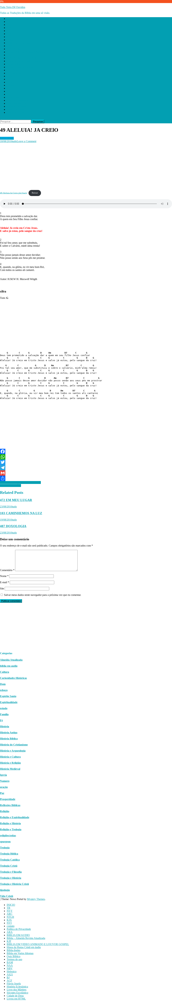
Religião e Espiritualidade (14, 817)
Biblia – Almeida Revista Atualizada (26, 51)
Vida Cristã (6, 896)
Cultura (4, 672)
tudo (14, 141)
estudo (3, 708)
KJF (9, 55)
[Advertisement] (86, 166)
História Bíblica (9, 738)
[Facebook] (86, 451)
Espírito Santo (8, 696)
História (4, 726)
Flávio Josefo (14, 97)
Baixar (35, 193)
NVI (9, 36)
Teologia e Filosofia (11, 871)
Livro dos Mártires (16, 103)
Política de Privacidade (19, 42)
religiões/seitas (8, 835)
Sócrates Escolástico (17, 106)
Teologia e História (10, 877)
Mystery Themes (36, 899)
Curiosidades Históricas (13, 678)
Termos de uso (14, 73)
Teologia (5, 847)
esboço (4, 690)
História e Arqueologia (13, 750)
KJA (9, 33)
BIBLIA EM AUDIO (18, 48)
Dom (3, 684)
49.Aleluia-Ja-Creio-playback (13, 193)
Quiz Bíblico (13, 70)
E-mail (4, 582)
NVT (9, 24)
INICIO (11, 18)
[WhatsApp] (86, 457)
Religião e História (10, 823)
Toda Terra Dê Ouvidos (12, 7)
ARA (10, 45)
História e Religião (10, 762)
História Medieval (10, 768)
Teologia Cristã (8, 865)
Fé (1, 720)
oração (4, 787)
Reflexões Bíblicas (10, 805)
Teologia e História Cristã (14, 884)
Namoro (4, 781)
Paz (2, 793)
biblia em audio (8, 665)
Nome (4, 576)
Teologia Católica (10, 859)
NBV (10, 82)
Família (4, 714)
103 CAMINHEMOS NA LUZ (21, 513)
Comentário (7, 570)
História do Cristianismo (14, 744)
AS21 (10, 88)
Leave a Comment (26, 141)
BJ (8, 91)
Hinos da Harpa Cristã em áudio (24, 61)
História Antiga (8, 732)
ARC (9, 27)
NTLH (10, 30)
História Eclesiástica (17, 100)
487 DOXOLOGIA (13, 526)
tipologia (5, 890)
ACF (9, 94)
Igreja (3, 774)
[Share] (86, 478)
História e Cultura (10, 756)
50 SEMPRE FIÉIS (10, 485)
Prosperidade (7, 799)
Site (2, 588)
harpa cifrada (7, 138)
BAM (10, 76)
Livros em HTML (16, 112)
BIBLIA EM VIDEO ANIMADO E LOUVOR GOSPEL (38, 58)
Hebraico (11, 85)
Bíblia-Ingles (13, 64)
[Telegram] (86, 467)
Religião (4, 811)
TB (8, 21)
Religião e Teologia (10, 829)
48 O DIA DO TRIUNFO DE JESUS (20, 482)
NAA (10, 79)
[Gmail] (86, 473)
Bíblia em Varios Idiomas (20, 67)
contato (10, 39)
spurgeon (5, 841)
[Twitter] (86, 462)
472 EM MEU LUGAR (16, 500)
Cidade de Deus (15, 109)
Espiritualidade (8, 702)
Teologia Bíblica (9, 853)
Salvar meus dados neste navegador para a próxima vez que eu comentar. (42, 594)
